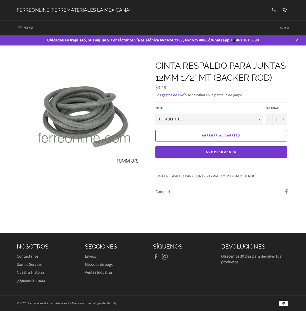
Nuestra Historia (30, 272)
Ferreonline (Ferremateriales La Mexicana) (74, 10)
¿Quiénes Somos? (31, 280)
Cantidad (272, 108)
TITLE (159, 108)
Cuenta (284, 28)
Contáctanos (27, 256)
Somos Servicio (29, 264)
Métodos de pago (99, 264)
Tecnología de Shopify (101, 303)
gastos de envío (174, 95)
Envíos (90, 256)
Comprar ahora (221, 152)
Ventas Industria (98, 272)
